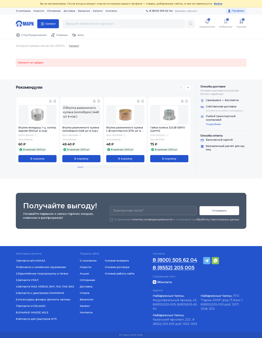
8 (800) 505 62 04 (175, 260)
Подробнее (213, 124)
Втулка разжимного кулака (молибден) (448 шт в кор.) (80, 129)
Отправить (219, 210)
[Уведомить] (50, 101)
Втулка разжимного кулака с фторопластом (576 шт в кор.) (124, 131)
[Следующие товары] (188, 87)
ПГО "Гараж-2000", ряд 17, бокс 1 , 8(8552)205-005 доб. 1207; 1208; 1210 (222, 302)
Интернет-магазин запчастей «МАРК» (40, 45)
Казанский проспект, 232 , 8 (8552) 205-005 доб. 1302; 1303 (175, 320)
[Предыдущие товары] (181, 87)
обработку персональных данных (217, 219)
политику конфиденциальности (152, 219)
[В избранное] (55, 101)
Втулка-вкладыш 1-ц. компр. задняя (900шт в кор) (37, 129)
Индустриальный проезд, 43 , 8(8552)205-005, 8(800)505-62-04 (175, 302)
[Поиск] (190, 23)
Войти (218, 3)
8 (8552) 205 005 (173, 267)
